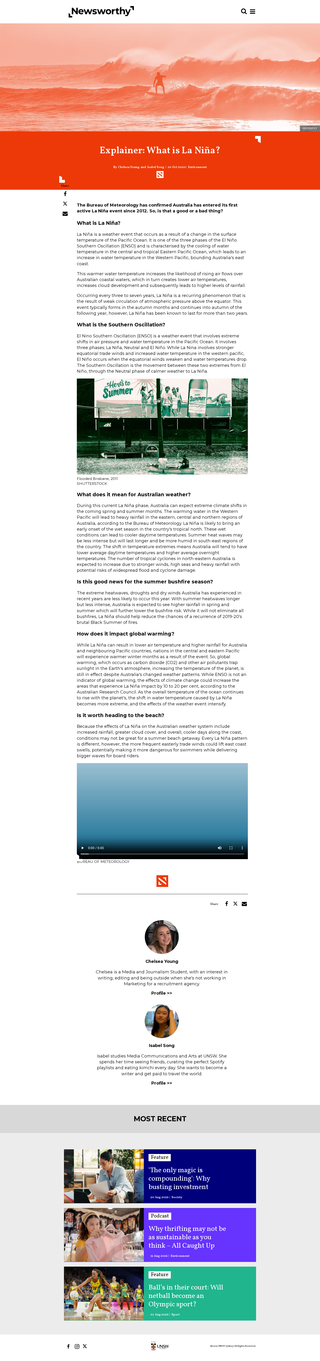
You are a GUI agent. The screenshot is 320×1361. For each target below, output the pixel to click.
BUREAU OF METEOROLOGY (103, 861)
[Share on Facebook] (65, 194)
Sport (175, 1314)
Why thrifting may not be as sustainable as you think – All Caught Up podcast (187, 1237)
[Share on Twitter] (65, 204)
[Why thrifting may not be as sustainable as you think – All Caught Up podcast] (104, 1234)
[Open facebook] (68, 1346)
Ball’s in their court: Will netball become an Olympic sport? (186, 1296)
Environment (197, 167)
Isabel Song (155, 167)
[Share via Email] (65, 213)
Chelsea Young (128, 167)
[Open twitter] (86, 1346)
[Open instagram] (77, 1346)
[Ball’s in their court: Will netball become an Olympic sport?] (104, 1293)
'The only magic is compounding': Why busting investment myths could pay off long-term (188, 1178)
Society (176, 1197)
